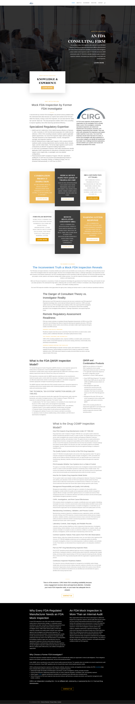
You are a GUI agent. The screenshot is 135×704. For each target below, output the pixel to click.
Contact (59, 702)
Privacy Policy (53, 702)
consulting (98, 667)
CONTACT (100, 2)
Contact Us (67, 595)
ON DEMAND (86, 2)
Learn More (99, 63)
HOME (73, 2)
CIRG (40, 674)
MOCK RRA (93, 2)
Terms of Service (45, 702)
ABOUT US (79, 2)
